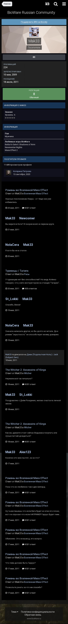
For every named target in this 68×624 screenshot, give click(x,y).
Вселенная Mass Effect (36, 193)
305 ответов (30, 288)
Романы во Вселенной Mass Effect (26, 190)
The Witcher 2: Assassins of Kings (25, 369)
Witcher (28, 373)
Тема (14, 612)
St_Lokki (11, 299)
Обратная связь (33, 615)
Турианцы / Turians (16, 270)
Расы (26, 274)
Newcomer (27, 218)
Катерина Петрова (22, 171)
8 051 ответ (30, 384)
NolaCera (12, 245)
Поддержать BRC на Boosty (34, 22)
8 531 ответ (30, 208)
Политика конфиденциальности (38, 612)
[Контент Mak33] (34, 57)
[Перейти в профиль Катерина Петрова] (8, 172)
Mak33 (10, 218)
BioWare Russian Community (31, 12)
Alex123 (25, 452)
